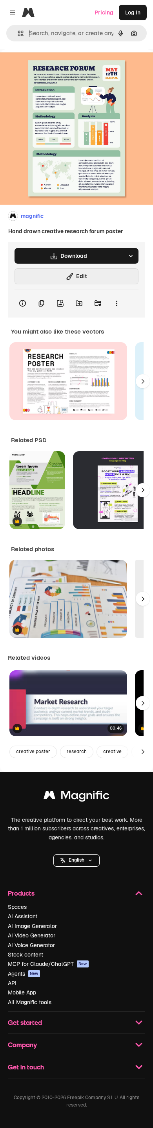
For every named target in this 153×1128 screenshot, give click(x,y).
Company (22, 1045)
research (77, 751)
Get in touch (26, 1067)
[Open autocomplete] (17, 33)
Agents (23, 973)
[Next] (143, 381)
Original (50, 67)
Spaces (17, 906)
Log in (132, 12)
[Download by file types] (130, 256)
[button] (76, 860)
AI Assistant (22, 916)
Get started (25, 1022)
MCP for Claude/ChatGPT (47, 963)
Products (21, 893)
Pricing (104, 12)
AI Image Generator (32, 926)
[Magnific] (76, 797)
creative (112, 751)
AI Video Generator (31, 935)
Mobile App (22, 992)
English (76, 860)
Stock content (25, 954)
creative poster (33, 751)
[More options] (116, 303)
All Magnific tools (29, 1002)
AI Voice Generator (31, 945)
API (12, 983)
